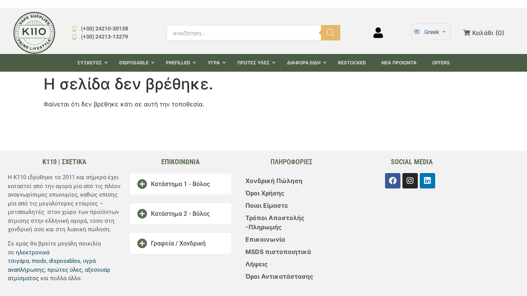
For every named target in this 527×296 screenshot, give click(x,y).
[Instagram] (410, 180)
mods (39, 260)
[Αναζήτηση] (330, 32)
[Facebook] (392, 180)
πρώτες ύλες (64, 269)
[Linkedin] (427, 180)
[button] (180, 184)
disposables (64, 260)
